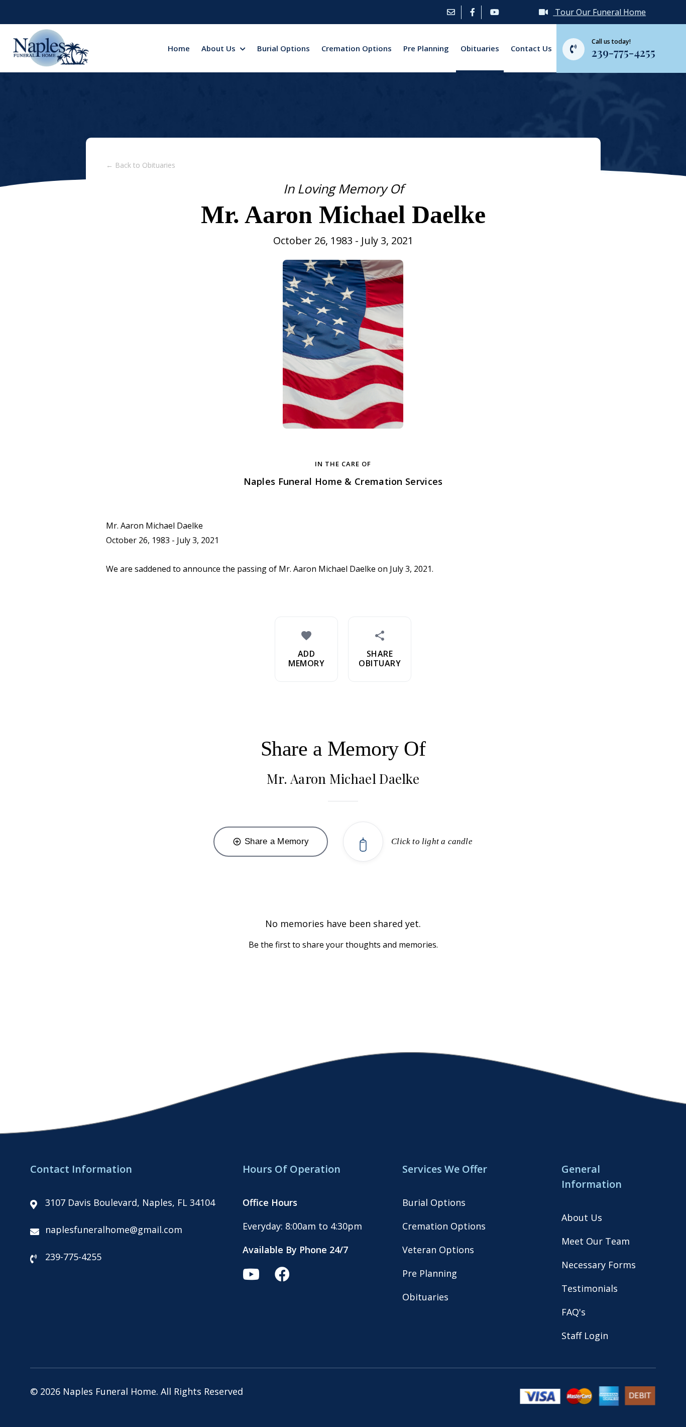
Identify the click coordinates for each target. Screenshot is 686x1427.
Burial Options (283, 48)
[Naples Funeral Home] (47, 63)
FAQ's (573, 1312)
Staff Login (584, 1336)
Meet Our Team (595, 1241)
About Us (219, 48)
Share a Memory (271, 841)
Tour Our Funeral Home (599, 12)
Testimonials (589, 1288)
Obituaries (480, 48)
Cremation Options (356, 48)
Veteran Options (438, 1250)
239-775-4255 (73, 1257)
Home (179, 48)
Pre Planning (426, 48)
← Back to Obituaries (140, 165)
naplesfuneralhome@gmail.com (113, 1230)
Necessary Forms (598, 1265)
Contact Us (531, 48)
